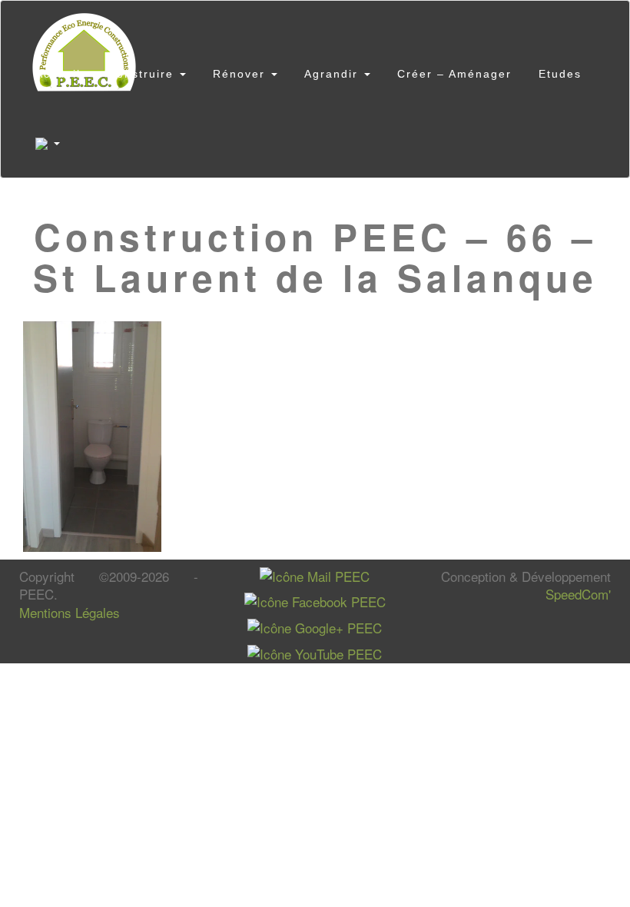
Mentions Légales (69, 612)
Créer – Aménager (454, 74)
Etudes (560, 74)
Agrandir (333, 74)
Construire (143, 74)
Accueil (58, 74)
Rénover (241, 74)
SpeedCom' (578, 593)
